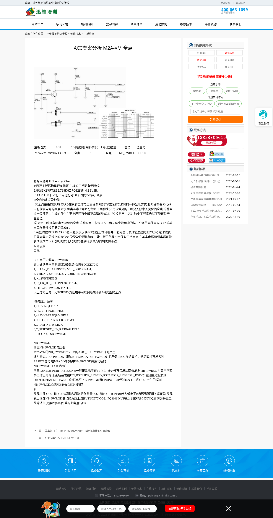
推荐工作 (203, 470)
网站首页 (61, 488)
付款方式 (201, 67)
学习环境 (76, 488)
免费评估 (215, 119)
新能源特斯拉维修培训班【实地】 (207, 175)
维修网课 (44, 470)
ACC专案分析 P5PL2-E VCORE (62, 438)
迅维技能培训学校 (57, 33)
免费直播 (123, 470)
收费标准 (229, 53)
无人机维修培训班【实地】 (206, 181)
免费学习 (70, 470)
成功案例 (240, 2)
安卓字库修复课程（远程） (206, 193)
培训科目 (201, 53)
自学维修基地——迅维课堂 (206, 205)
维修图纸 (229, 470)
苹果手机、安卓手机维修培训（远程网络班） (207, 216)
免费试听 (97, 470)
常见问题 (229, 60)
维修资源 (181, 488)
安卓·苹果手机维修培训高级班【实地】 (207, 211)
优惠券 (176, 470)
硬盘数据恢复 (198, 187)
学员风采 (212, 488)
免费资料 (150, 470)
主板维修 (89, 33)
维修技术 (75, 33)
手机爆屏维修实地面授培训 (206, 199)
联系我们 (229, 67)
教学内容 (201, 60)
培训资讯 (166, 488)
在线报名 (151, 488)
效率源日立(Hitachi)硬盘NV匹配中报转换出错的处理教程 (77, 431)
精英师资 (106, 488)
